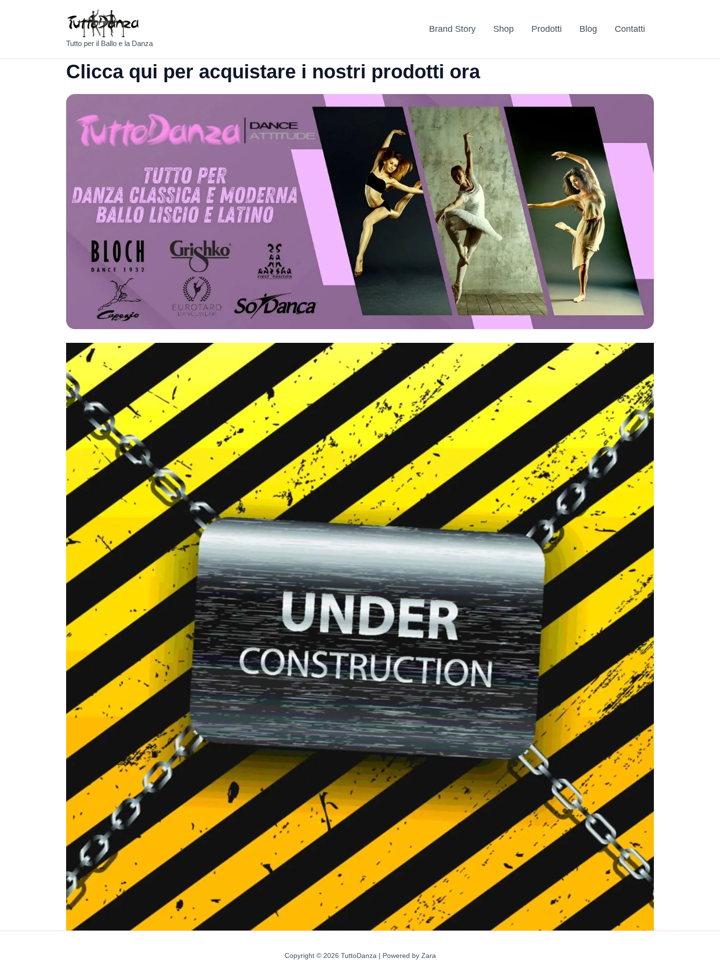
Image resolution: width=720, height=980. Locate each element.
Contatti (630, 29)
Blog (588, 29)
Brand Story (452, 29)
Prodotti (546, 29)
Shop (503, 29)
